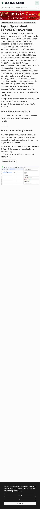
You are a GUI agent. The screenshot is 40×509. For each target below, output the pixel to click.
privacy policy (21, 488)
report (4, 125)
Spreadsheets (12, 22)
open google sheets (8, 161)
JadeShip (4, 22)
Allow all (20, 504)
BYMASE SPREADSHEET (24, 22)
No (20, 499)
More (20, 495)
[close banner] (1, 15)
